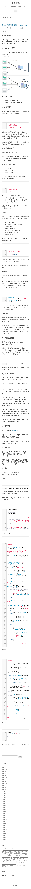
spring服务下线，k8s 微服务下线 (8, 865)
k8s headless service (24, 852)
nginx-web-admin (20, 858)
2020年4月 (4, 795)
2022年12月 (5, 769)
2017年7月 (4, 835)
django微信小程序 (6, 850)
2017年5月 (4, 837)
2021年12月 (5, 777)
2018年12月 (5, 815)
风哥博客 (16, 3)
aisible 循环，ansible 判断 (7, 848)
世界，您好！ (11, 876)
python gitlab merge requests (8, 861)
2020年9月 (4, 787)
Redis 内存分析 (21, 862)
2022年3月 (4, 775)
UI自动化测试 (18, 865)
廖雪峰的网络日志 (17, 430)
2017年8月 (4, 833)
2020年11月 (5, 785)
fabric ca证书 (4, 851)
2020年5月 (4, 793)
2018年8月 (4, 823)
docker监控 (25, 850)
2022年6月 (4, 773)
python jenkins (18, 861)
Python (13, 744)
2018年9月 (4, 821)
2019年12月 (5, 799)
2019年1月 (4, 813)
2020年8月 (4, 789)
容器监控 (23, 865)
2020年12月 (5, 783)
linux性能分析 (5, 858)
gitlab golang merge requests (14, 851)
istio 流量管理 (11, 852)
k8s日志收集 (24, 853)
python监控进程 (14, 862)
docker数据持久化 (19, 850)
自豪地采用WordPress (17, 886)
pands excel (18, 860)
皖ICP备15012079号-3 (7, 886)
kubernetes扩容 (23, 854)
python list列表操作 (6, 862)
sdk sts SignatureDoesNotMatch (9, 864)
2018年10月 (5, 819)
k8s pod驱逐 (9, 853)
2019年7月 (4, 803)
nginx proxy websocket (7, 859)
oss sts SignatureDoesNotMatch (9, 860)
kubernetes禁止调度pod (7, 857)
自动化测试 (4, 866)
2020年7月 (4, 791)
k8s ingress (4, 853)
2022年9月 (4, 771)
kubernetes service (16, 854)
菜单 (15, 11)
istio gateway (5, 852)
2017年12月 (5, 827)
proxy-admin (24, 860)
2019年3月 (4, 809)
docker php (12, 850)
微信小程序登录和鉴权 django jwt (14, 25)
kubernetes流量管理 (15, 855)
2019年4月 (4, 807)
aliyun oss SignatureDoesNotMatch (20, 848)
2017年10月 (5, 829)
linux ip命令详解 (24, 857)
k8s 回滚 (14, 853)
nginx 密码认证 (15, 859)
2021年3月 (4, 781)
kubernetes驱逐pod (17, 857)
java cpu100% (17, 852)
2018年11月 (5, 817)
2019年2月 (4, 811)
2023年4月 (4, 767)
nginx (9, 858)
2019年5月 (4, 805)
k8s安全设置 (18, 853)
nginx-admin (13, 858)
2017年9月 (4, 831)
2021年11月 (5, 779)
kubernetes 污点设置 (6, 855)
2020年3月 (4, 797)
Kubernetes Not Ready (7, 854)
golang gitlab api (24, 851)
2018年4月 (4, 825)
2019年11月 (5, 801)
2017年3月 (4, 839)
